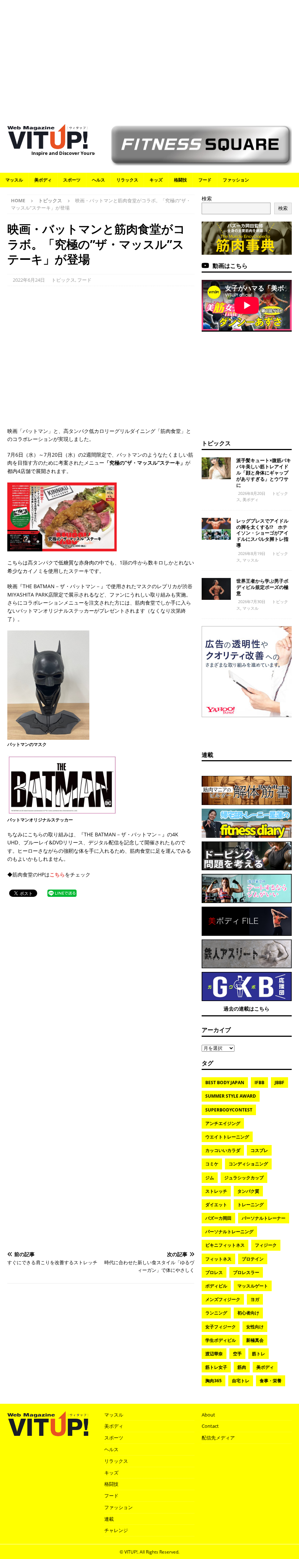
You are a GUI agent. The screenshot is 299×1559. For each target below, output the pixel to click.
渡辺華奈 (214, 1354)
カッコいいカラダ (222, 1150)
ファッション (236, 180)
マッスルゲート (252, 1286)
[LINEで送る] (62, 892)
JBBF (279, 1082)
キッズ (156, 180)
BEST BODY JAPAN (224, 1082)
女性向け (255, 1327)
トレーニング (250, 1205)
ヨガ (255, 1299)
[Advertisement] (149, 58)
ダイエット (216, 1205)
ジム (209, 1178)
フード (204, 180)
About (208, 1414)
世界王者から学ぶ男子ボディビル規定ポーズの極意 (262, 587)
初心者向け (248, 1313)
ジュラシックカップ (244, 1178)
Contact (210, 1426)
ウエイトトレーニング (227, 1137)
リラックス (127, 180)
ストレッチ (216, 1191)
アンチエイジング (222, 1123)
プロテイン (253, 1259)
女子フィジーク (220, 1327)
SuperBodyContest (228, 1110)
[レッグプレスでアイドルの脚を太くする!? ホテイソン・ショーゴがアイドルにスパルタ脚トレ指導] (216, 529)
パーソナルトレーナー (264, 1218)
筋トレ (258, 1354)
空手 (237, 1354)
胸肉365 (213, 1381)
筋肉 (241, 1367)
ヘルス (98, 180)
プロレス (214, 1272)
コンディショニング (248, 1164)
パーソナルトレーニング (229, 1231)
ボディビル (216, 1286)
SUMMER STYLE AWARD (230, 1096)
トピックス (63, 280)
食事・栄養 (270, 1381)
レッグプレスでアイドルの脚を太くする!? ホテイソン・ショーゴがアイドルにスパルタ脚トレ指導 (262, 533)
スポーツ (72, 180)
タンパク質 (248, 1191)
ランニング (216, 1313)
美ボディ (43, 180)
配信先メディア (218, 1437)
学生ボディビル (220, 1340)
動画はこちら (230, 266)
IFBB (259, 1082)
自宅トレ (240, 1381)
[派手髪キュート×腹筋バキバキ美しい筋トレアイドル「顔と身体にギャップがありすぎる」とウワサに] (216, 468)
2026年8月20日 (251, 493)
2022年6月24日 (29, 280)
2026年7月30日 (251, 601)
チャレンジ (116, 1530)
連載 (207, 755)
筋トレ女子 (216, 1367)
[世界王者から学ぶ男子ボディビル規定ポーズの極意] (216, 589)
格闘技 (180, 180)
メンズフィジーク (222, 1299)
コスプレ (259, 1150)
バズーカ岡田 (218, 1218)
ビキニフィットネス (225, 1245)
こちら (57, 874)
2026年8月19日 (251, 553)
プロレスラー (246, 1272)
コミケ (211, 1164)
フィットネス (218, 1259)
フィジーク (266, 1245)
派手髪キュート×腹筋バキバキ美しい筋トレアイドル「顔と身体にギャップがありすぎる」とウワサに (263, 472)
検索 (207, 198)
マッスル (14, 180)
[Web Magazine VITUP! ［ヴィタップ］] (47, 144)
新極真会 (255, 1340)
